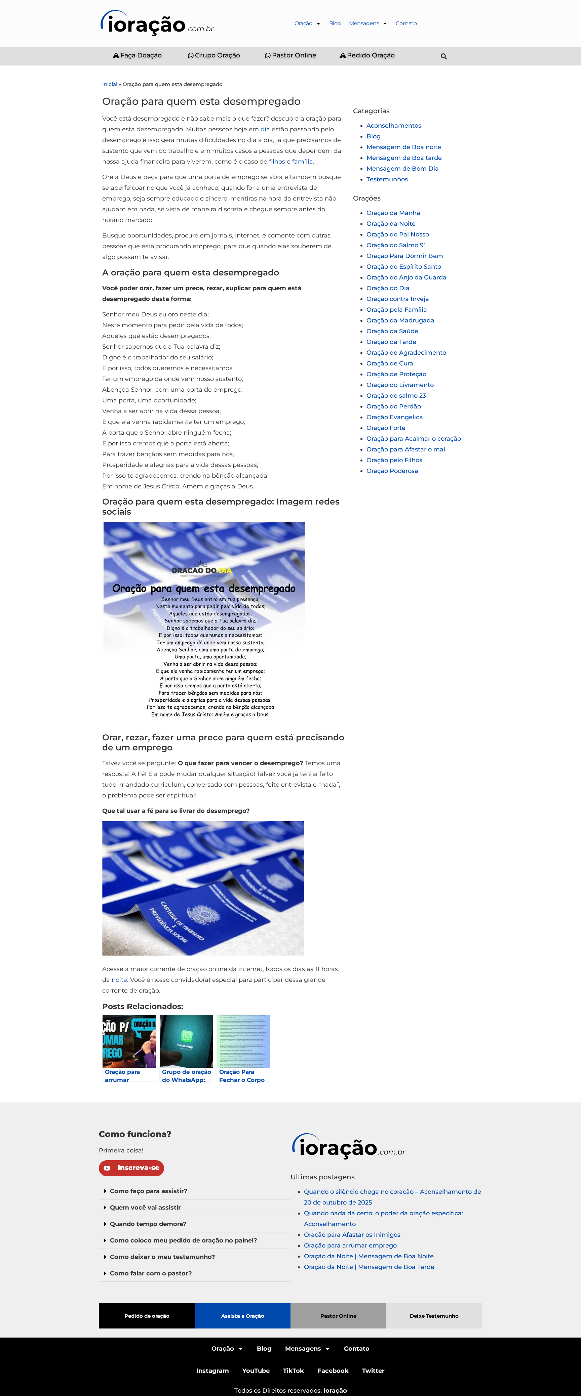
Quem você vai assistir (145, 1207)
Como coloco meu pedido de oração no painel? (183, 1240)
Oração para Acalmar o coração (413, 438)
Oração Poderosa (392, 471)
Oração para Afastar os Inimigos (352, 1234)
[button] (444, 56)
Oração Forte (385, 428)
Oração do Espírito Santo (403, 266)
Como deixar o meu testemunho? (162, 1257)
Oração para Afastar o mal (405, 449)
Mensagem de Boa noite (403, 147)
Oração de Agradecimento (406, 352)
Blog (335, 23)
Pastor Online (338, 1316)
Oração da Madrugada (400, 320)
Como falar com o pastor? (151, 1273)
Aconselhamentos (393, 125)
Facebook (333, 1371)
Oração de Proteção (396, 374)
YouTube (256, 1371)
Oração (303, 23)
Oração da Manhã (393, 213)
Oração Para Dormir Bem (404, 256)
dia (265, 129)
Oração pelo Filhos (394, 460)
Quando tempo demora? (148, 1224)
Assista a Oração (242, 1316)
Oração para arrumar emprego (350, 1245)
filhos (277, 161)
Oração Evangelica (394, 417)
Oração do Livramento (400, 385)
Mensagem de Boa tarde (404, 158)
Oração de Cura (389, 363)
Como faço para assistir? (149, 1191)
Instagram (212, 1371)
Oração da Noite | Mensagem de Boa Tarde (369, 1267)
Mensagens (364, 23)
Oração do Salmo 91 (396, 245)
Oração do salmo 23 (396, 395)
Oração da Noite (391, 223)
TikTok (293, 1371)
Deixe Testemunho (434, 1316)
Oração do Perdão (393, 406)
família (302, 161)
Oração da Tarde (391, 342)
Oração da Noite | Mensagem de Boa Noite (369, 1256)
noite (119, 980)
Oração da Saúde (392, 331)
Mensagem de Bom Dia (402, 168)
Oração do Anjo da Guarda (406, 277)
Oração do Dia (388, 288)
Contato (406, 23)
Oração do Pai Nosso (397, 234)
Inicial (109, 84)
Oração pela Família (396, 309)
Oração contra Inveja (397, 299)
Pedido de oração (146, 1316)
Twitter (373, 1371)
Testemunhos (387, 179)
